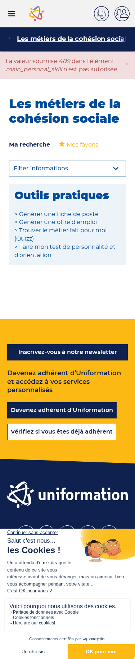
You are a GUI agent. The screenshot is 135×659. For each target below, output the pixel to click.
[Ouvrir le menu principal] (11, 14)
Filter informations (41, 168)
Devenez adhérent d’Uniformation (62, 410)
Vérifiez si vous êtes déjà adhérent (62, 432)
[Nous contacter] (104, 12)
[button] (127, 64)
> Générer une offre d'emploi (55, 222)
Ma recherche (30, 145)
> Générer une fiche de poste (56, 214)
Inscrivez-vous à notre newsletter (67, 352)
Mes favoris (82, 145)
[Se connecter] (124, 13)
